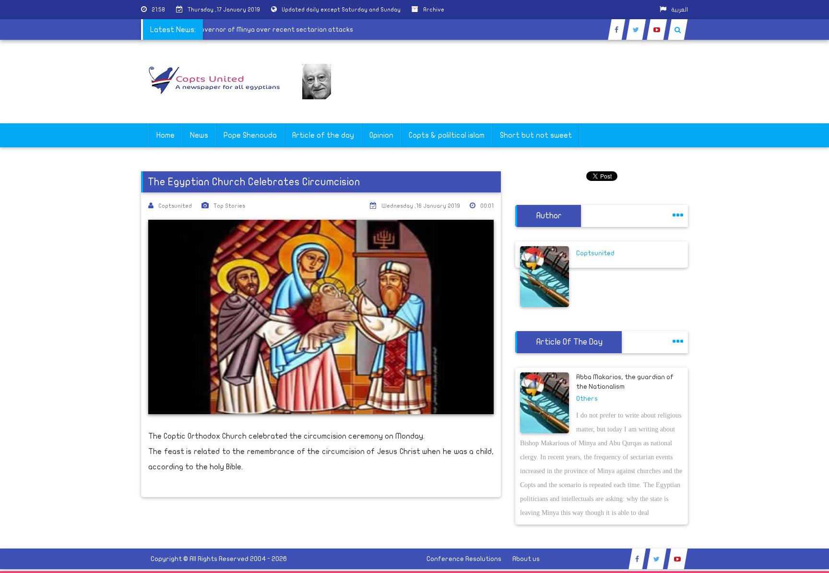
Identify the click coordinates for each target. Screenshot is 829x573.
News (199, 135)
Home (165, 135)
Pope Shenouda (250, 135)
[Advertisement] (783, 303)
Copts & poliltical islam (447, 135)
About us (526, 558)
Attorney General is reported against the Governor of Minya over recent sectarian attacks (212, 29)
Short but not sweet (536, 135)
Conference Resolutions (463, 558)
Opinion (381, 135)
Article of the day (323, 135)
